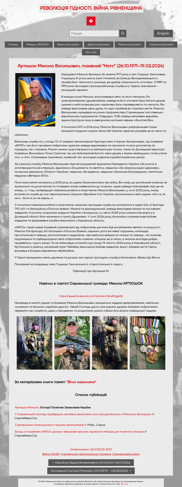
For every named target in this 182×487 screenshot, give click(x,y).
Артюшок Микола (27, 407)
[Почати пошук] (122, 33)
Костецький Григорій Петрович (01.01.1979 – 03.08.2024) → (91, 471)
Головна (13, 44)
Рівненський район (129, 44)
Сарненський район (161, 44)
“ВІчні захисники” (81, 382)
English (163, 33)
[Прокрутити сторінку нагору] (175, 480)
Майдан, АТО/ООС (37, 44)
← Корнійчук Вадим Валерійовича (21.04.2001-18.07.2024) (91, 463)
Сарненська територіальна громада (86, 454)
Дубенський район (99, 44)
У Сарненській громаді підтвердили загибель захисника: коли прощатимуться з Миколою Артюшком (83, 414)
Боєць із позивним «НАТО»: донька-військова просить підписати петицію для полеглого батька (79, 432)
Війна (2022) (51, 454)
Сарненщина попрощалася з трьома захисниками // (51, 425)
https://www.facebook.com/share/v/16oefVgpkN (91, 296)
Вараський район (68, 44)
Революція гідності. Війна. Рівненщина (91, 8)
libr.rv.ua (124, 484)
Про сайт (91, 52)
